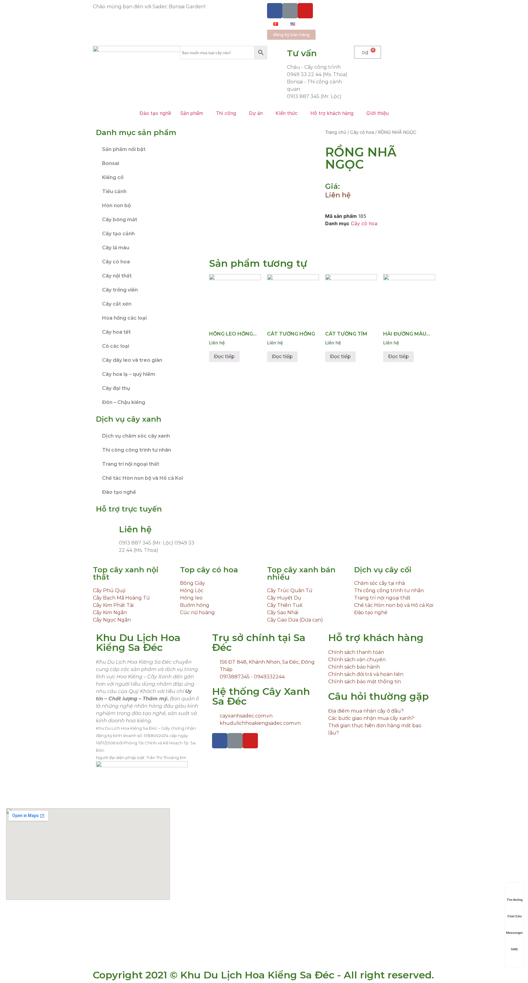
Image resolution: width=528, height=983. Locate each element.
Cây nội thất (117, 276)
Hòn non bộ (116, 205)
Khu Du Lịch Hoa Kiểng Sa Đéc (138, 642)
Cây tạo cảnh (118, 234)
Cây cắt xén (116, 304)
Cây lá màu (115, 248)
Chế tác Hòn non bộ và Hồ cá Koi (142, 478)
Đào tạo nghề (119, 492)
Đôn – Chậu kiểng (123, 402)
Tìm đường (514, 899)
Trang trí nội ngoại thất (130, 464)
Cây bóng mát (119, 219)
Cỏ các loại (115, 346)
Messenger (514, 932)
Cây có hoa (116, 262)
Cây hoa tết (116, 332)
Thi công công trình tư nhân (136, 450)
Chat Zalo (514, 916)
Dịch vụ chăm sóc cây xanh (136, 436)
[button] (291, 35)
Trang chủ (335, 132)
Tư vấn (302, 53)
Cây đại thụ (116, 388)
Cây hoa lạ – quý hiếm (128, 374)
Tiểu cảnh (114, 191)
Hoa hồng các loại (124, 318)
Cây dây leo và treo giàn (132, 360)
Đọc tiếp (224, 356)
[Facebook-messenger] (290, 10)
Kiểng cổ (112, 177)
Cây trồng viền (120, 290)
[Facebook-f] (274, 10)
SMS (514, 949)
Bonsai (110, 163)
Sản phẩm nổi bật (123, 149)
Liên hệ (337, 195)
